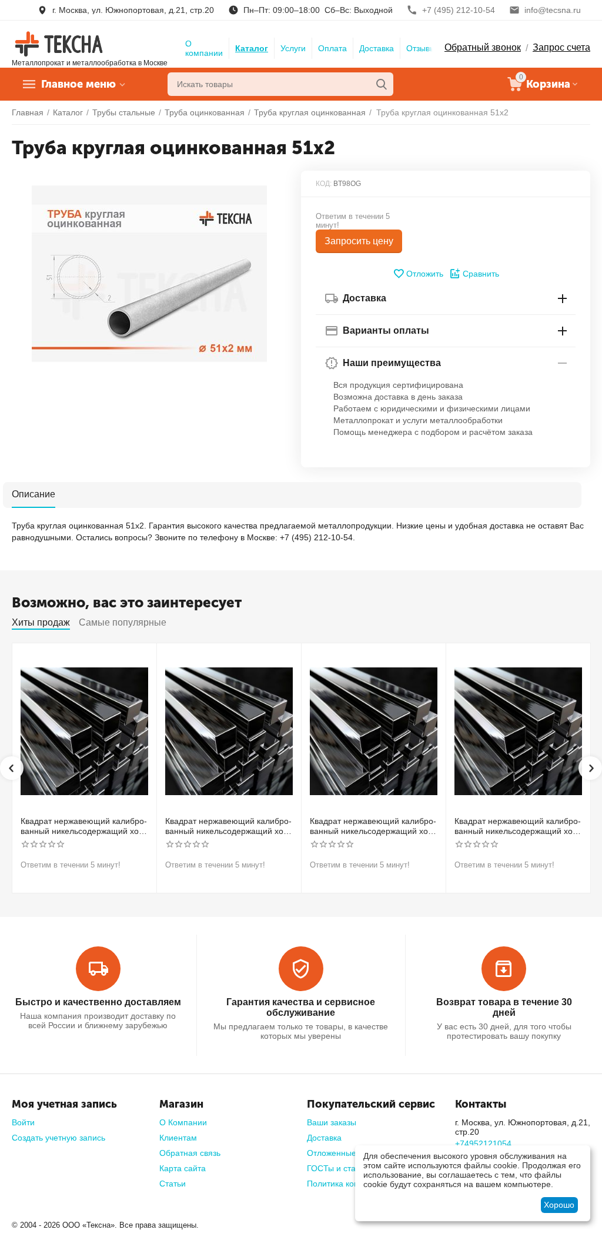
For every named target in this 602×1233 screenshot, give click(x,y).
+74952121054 (483, 1143)
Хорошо (559, 1204)
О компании (204, 48)
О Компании (183, 1122)
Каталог (251, 48)
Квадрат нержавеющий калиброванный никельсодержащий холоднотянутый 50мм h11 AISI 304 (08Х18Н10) (518, 826)
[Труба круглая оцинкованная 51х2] (149, 274)
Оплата (332, 48)
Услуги (293, 48)
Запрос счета (561, 47)
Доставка (376, 48)
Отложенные (331, 1153)
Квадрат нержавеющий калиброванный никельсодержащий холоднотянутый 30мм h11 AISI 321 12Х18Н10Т (229, 826)
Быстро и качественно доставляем (98, 1002)
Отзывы (421, 48)
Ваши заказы (331, 1122)
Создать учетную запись (58, 1137)
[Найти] (381, 84)
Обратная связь (189, 1153)
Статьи (172, 1183)
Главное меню (78, 84)
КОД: (324, 184)
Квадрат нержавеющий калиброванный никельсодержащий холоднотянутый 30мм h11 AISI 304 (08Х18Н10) (84, 826)
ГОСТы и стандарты (345, 1168)
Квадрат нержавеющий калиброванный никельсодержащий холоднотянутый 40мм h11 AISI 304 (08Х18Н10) (373, 826)
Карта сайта (182, 1168)
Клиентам (178, 1137)
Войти (23, 1122)
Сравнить (481, 273)
